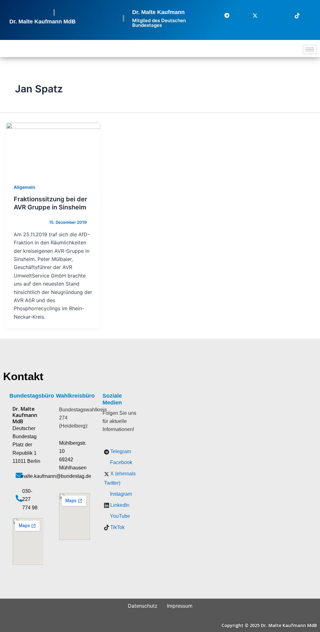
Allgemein (24, 187)
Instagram (120, 494)
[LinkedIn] (279, 15)
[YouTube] (307, 15)
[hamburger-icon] (310, 49)
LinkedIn (119, 505)
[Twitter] (251, 15)
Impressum (179, 606)
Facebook (120, 462)
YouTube (119, 516)
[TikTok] (293, 15)
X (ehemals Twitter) (120, 478)
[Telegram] (223, 15)
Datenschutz (143, 606)
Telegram (120, 451)
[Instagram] (265, 15)
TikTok (117, 527)
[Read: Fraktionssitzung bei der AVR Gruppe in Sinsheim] (53, 149)
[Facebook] (237, 15)
